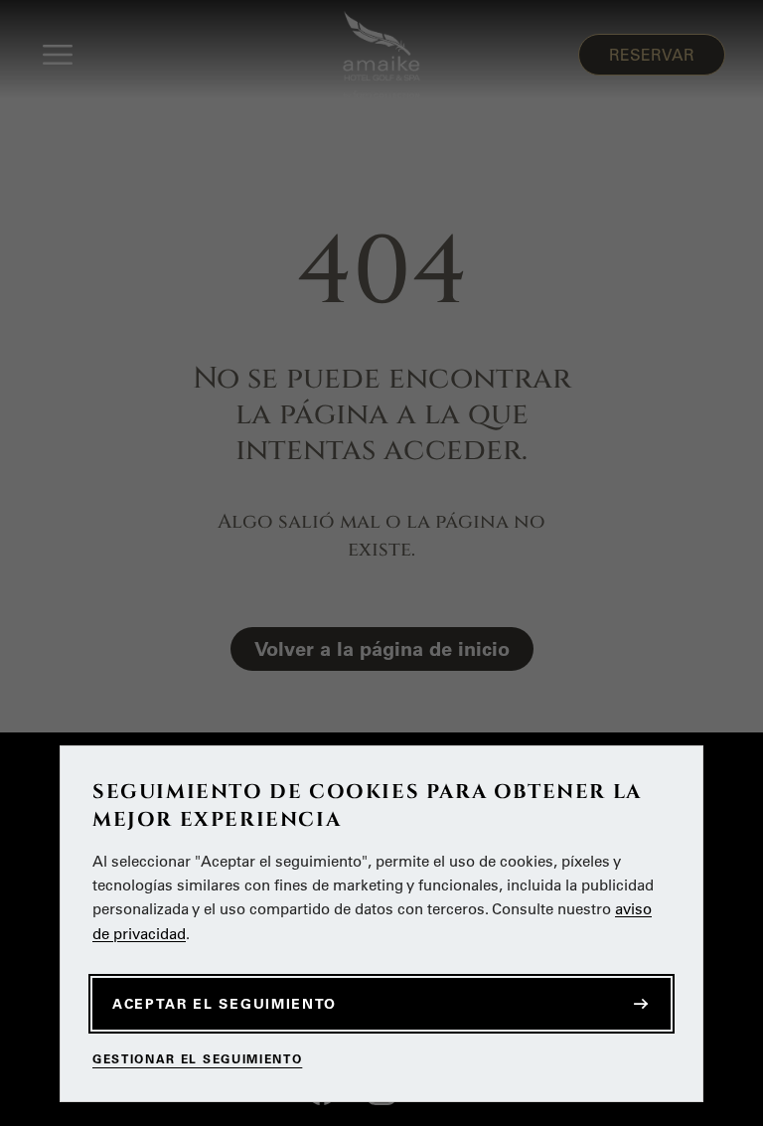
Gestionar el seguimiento (197, 1058)
